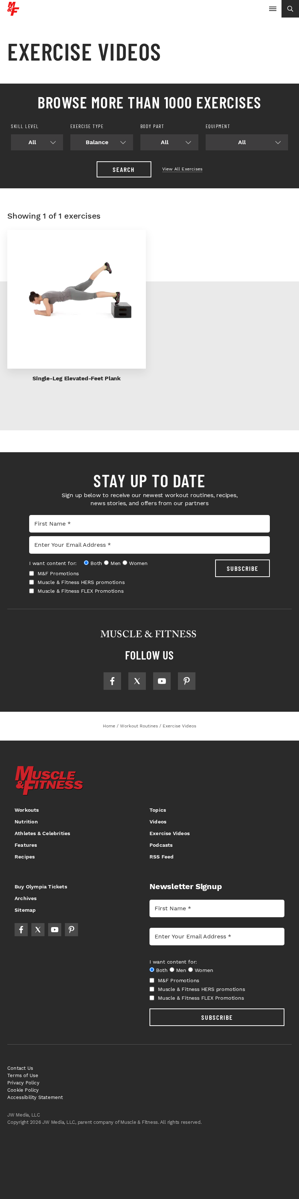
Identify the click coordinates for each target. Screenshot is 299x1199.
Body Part (152, 126)
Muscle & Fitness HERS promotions (81, 582)
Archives (26, 898)
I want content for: (53, 563)
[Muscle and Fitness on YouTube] (162, 681)
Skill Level (25, 126)
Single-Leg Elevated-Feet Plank (76, 378)
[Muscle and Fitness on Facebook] (112, 681)
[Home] (13, 13)
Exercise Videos (170, 833)
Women (138, 563)
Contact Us (20, 1068)
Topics (158, 810)
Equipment (218, 126)
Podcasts (161, 845)
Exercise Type (87, 126)
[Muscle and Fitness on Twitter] (137, 681)
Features (26, 845)
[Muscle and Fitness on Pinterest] (186, 681)
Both (96, 563)
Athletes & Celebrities (42, 833)
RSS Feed (162, 857)
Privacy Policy (23, 1082)
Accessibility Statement (35, 1097)
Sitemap (25, 910)
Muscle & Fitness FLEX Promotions (81, 591)
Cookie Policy (23, 1090)
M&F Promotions (58, 573)
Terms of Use (22, 1075)
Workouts (27, 810)
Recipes (25, 857)
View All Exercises (182, 169)
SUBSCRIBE (243, 568)
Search (124, 169)
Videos (158, 822)
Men (115, 563)
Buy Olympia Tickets (41, 886)
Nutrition (26, 822)
